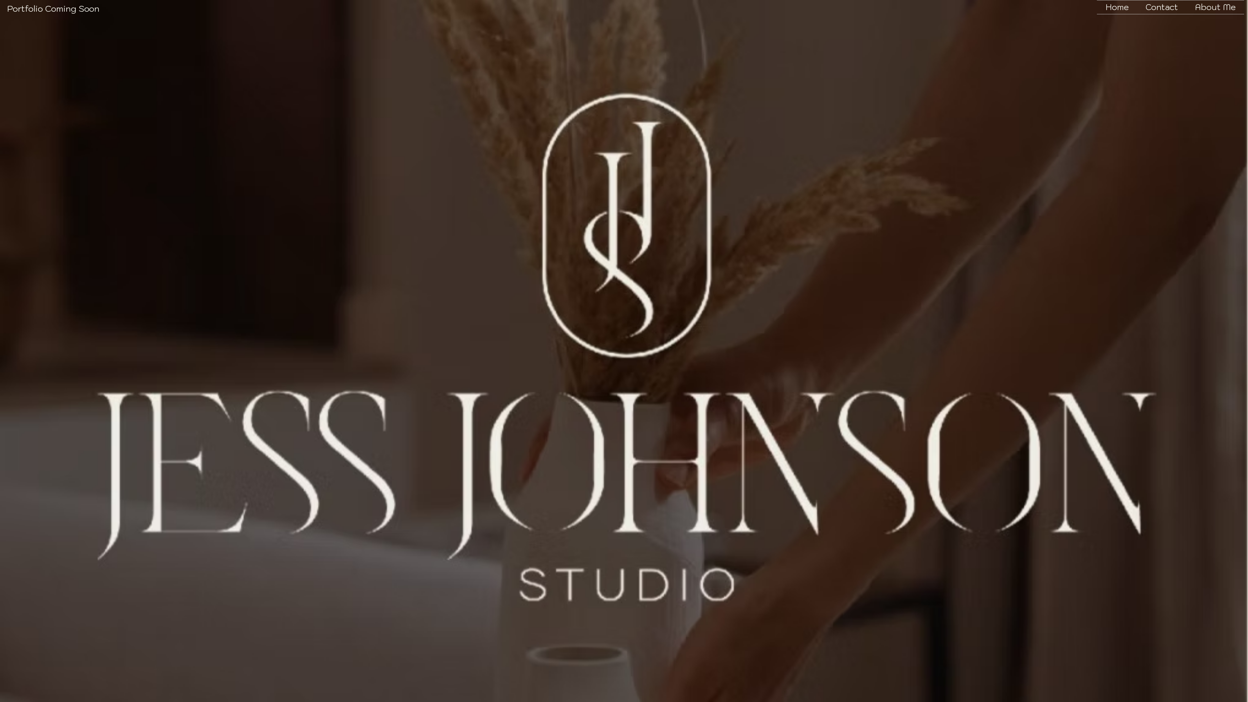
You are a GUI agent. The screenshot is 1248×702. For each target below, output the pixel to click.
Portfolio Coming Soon (53, 8)
